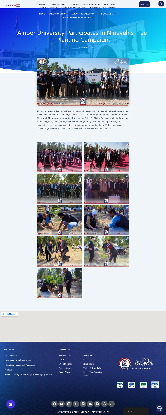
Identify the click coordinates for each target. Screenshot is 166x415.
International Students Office (103, 7)
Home (42, 14)
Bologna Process (58, 4)
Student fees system (91, 4)
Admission (43, 4)
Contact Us (74, 4)
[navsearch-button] (161, 3)
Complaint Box (110, 4)
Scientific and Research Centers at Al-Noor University (63, 7)
